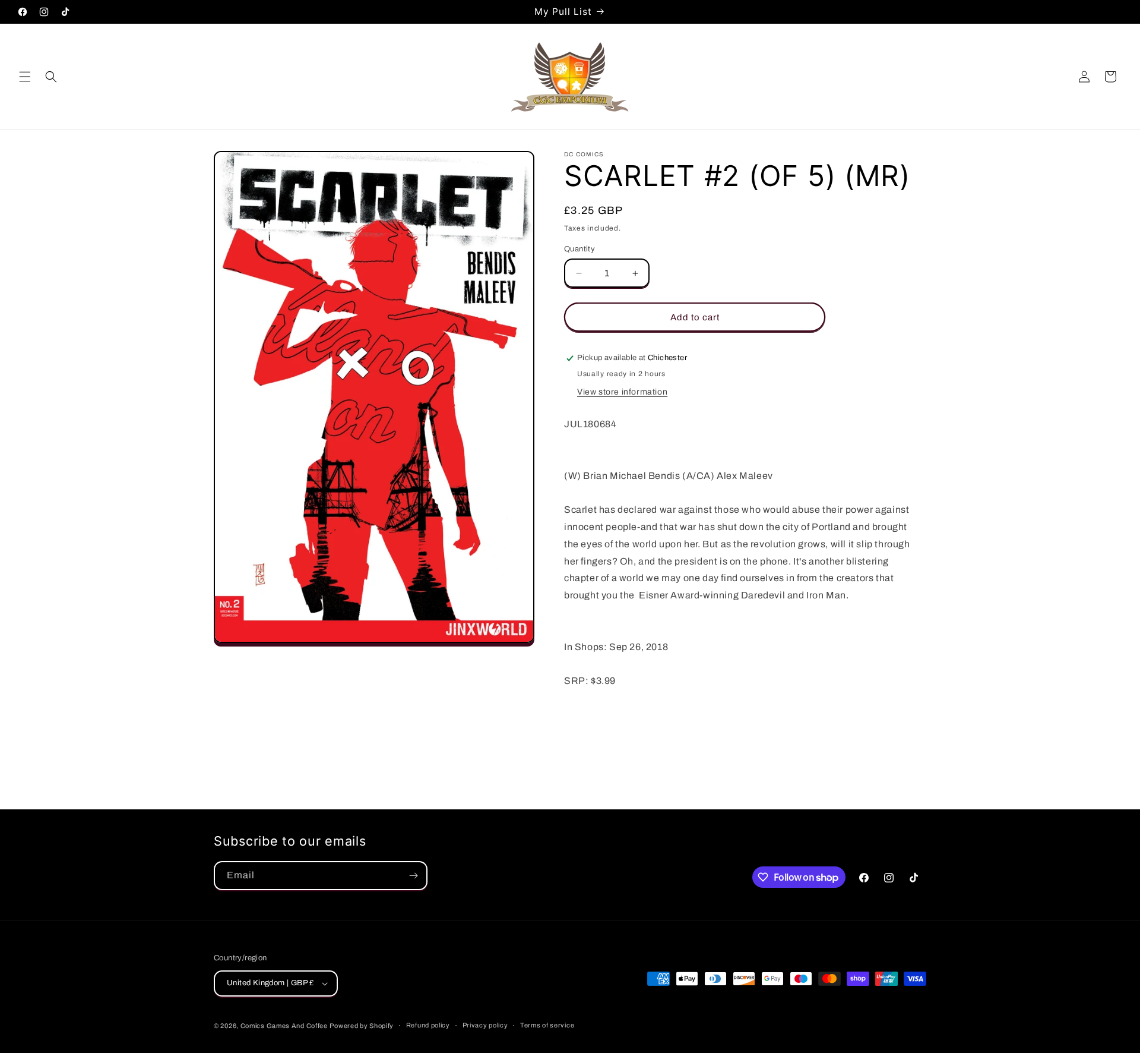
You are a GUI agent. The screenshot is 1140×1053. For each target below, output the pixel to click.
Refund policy (428, 1025)
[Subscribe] (413, 875)
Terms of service (547, 1025)
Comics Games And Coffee (284, 1025)
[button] (25, 77)
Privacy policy (485, 1025)
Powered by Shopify (362, 1025)
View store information (622, 391)
